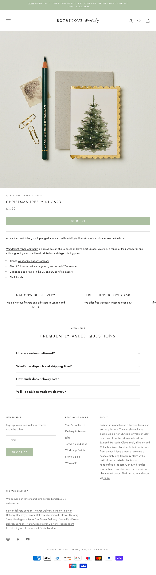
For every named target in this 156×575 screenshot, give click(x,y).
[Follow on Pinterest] (18, 539)
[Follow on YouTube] (28, 539)
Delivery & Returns (75, 431)
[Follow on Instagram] (8, 539)
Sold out (78, 221)
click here (83, 6)
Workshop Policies (76, 450)
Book (31, 3)
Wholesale (71, 463)
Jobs (67, 437)
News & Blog (72, 457)
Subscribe (19, 452)
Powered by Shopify (95, 549)
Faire (106, 478)
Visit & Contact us (75, 425)
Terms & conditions (76, 444)
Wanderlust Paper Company (24, 195)
